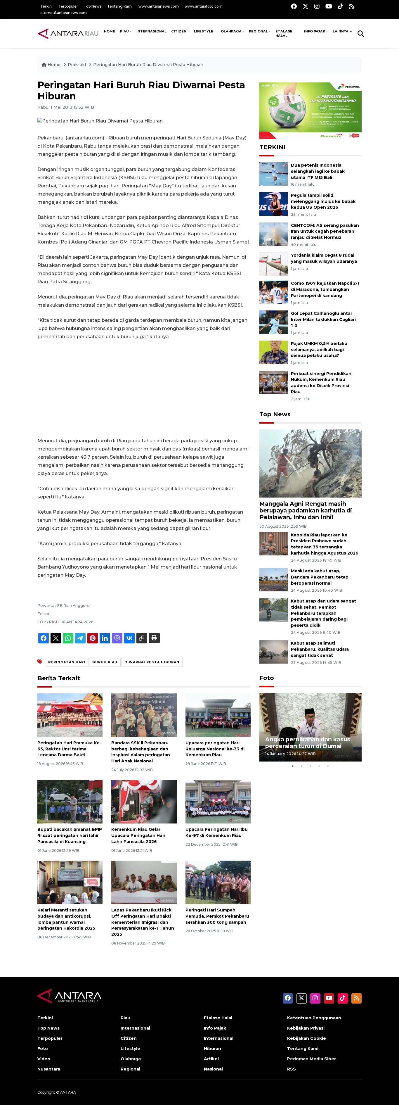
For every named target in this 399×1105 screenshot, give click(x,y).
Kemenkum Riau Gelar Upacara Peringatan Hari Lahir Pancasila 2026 (138, 835)
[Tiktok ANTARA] (340, 6)
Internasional (151, 31)
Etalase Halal (283, 33)
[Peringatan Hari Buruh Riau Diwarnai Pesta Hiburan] (310, 463)
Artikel (211, 1058)
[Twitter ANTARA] (305, 6)
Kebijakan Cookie (306, 1038)
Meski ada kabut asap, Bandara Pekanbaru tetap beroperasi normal (319, 577)
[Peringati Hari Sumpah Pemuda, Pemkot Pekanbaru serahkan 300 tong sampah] (218, 882)
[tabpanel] (310, 727)
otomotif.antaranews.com (63, 13)
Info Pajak (314, 31)
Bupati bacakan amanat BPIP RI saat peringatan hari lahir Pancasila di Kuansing (69, 835)
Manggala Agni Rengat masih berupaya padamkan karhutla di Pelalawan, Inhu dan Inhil (305, 510)
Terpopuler (68, 6)
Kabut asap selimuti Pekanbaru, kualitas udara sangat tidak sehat (320, 649)
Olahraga (231, 31)
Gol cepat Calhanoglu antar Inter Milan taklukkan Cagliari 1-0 (323, 319)
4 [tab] (319, 766)
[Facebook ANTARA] (294, 6)
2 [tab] (302, 766)
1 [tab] (293, 766)
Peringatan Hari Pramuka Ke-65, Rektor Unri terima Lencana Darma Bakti (69, 749)
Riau (124, 31)
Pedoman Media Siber (311, 1058)
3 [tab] (310, 766)
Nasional (213, 1069)
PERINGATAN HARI (66, 662)
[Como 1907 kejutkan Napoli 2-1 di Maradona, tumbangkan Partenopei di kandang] (273, 292)
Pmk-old (77, 64)
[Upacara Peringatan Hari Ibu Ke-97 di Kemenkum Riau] (218, 801)
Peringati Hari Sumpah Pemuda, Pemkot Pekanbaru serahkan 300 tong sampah (217, 916)
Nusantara (48, 1069)
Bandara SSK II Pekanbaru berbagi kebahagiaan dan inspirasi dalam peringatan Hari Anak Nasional (140, 752)
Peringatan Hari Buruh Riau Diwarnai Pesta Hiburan (148, 64)
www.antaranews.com (158, 6)
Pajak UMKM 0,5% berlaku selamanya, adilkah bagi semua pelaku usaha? (319, 349)
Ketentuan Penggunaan (314, 1018)
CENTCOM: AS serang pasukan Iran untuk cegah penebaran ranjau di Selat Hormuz (325, 231)
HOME (109, 31)
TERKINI (272, 147)
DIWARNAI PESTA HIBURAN (151, 662)
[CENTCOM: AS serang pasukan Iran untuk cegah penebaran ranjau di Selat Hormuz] (273, 233)
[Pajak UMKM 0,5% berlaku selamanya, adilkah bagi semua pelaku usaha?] (273, 352)
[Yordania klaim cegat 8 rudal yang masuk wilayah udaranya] (273, 264)
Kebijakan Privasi (306, 1028)
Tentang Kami (120, 6)
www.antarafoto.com (204, 6)
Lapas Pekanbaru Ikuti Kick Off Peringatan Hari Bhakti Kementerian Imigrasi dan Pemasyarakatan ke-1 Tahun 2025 (142, 922)
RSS (291, 1069)
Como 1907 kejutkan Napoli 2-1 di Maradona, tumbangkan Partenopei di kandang (325, 289)
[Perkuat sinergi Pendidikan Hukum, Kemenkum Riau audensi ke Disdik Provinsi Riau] (273, 382)
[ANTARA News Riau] (69, 33)
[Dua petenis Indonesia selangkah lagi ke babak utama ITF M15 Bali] (273, 173)
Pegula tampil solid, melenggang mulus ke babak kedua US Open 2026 (323, 201)
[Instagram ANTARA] (317, 6)
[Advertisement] (144, 389)
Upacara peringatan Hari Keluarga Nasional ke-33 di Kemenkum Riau (214, 749)
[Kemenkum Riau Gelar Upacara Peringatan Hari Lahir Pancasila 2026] (143, 801)
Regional (258, 31)
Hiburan (212, 1048)
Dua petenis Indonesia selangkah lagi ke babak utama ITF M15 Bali (318, 171)
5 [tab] (328, 766)
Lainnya (340, 31)
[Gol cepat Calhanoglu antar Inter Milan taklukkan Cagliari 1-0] (273, 321)
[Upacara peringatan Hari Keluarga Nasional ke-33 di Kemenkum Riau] (218, 715)
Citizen (178, 31)
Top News (92, 6)
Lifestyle (203, 31)
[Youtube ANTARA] (328, 6)
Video (43, 1058)
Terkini (46, 6)
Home (54, 64)
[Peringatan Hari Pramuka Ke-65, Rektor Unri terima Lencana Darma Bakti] (70, 715)
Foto (266, 677)
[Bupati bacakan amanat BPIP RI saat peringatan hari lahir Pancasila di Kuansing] (70, 801)
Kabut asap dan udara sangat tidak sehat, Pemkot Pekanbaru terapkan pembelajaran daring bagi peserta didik (323, 613)
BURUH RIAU (104, 662)
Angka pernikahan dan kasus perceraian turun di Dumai (307, 743)
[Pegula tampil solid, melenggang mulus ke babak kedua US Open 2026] (273, 203)
